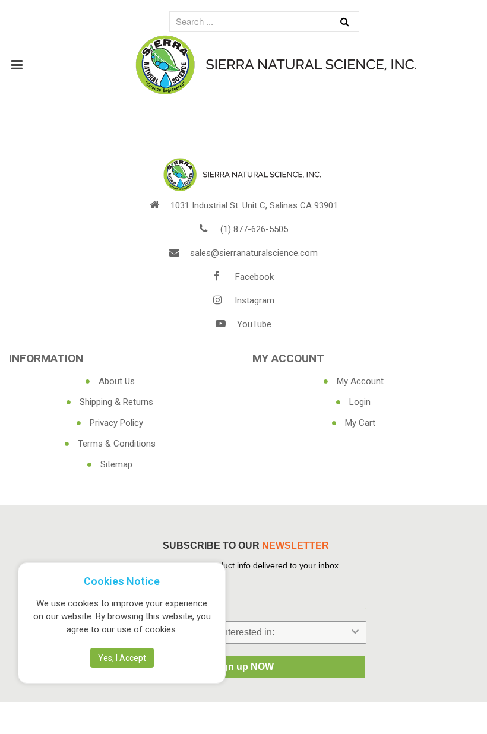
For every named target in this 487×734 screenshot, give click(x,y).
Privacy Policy (116, 422)
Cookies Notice (122, 581)
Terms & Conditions (117, 443)
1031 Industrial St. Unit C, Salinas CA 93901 (254, 205)
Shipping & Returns (116, 402)
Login (360, 402)
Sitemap (116, 464)
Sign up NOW (243, 667)
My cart (360, 422)
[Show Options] (355, 632)
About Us (117, 381)
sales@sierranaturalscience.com (254, 253)
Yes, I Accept (122, 658)
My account (360, 381)
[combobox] (240, 632)
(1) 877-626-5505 (254, 229)
